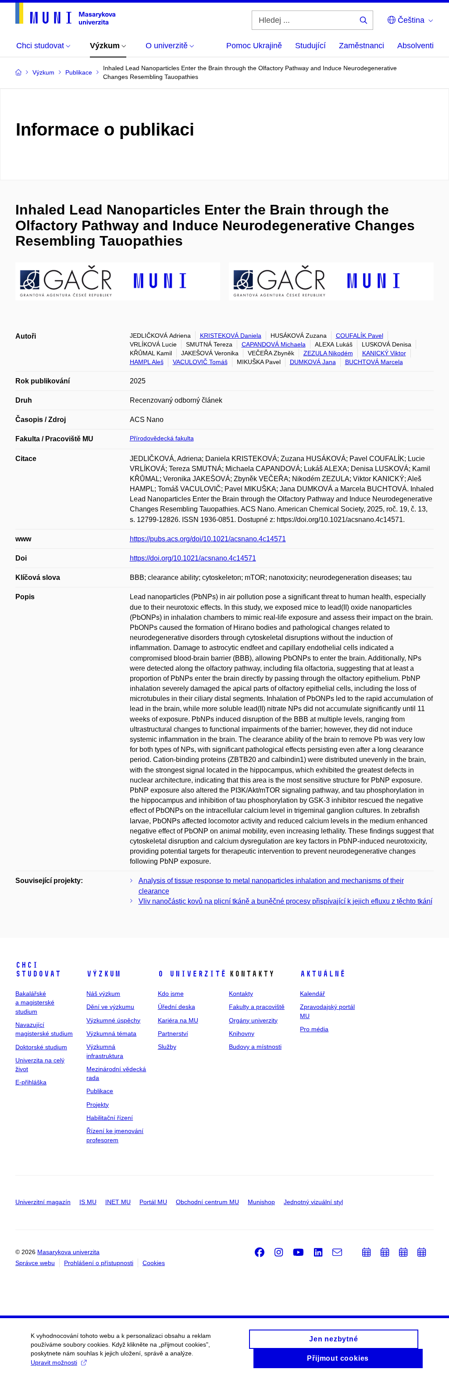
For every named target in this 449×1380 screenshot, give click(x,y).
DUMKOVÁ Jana (313, 361)
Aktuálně (323, 974)
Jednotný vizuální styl (313, 1201)
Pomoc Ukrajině (254, 45)
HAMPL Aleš (147, 361)
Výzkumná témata (111, 1033)
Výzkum (103, 974)
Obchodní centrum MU (207, 1201)
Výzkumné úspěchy (113, 1020)
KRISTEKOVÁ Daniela (230, 335)
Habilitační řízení (109, 1117)
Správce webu (35, 1262)
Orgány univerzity (253, 1020)
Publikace (99, 1090)
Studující (310, 45)
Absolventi (415, 45)
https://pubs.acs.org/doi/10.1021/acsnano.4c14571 (208, 539)
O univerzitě (192, 974)
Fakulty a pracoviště (257, 1006)
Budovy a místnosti (255, 1046)
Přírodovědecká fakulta (162, 438)
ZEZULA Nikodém (328, 353)
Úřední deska (176, 1006)
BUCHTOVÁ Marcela (374, 361)
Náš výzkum (103, 993)
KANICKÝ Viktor (384, 353)
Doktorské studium (41, 1047)
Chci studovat (38, 969)
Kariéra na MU (178, 1020)
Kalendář (312, 993)
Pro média (314, 1029)
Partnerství (173, 1033)
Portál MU (153, 1201)
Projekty (97, 1104)
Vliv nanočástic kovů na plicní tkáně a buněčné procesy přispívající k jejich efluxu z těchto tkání (285, 901)
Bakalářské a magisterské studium (34, 1002)
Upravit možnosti (54, 1362)
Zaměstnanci (361, 45)
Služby (167, 1046)
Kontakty (241, 993)
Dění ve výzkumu (110, 1006)
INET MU (118, 1201)
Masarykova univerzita (68, 1251)
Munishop (261, 1201)
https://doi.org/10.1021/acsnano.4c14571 (193, 558)
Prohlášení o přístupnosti (98, 1262)
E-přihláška (30, 1082)
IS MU (87, 1201)
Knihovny (241, 1033)
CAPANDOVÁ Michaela (274, 344)
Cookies (154, 1262)
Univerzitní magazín (43, 1201)
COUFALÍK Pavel (359, 335)
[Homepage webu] (65, 14)
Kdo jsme (171, 993)
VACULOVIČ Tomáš (200, 361)
